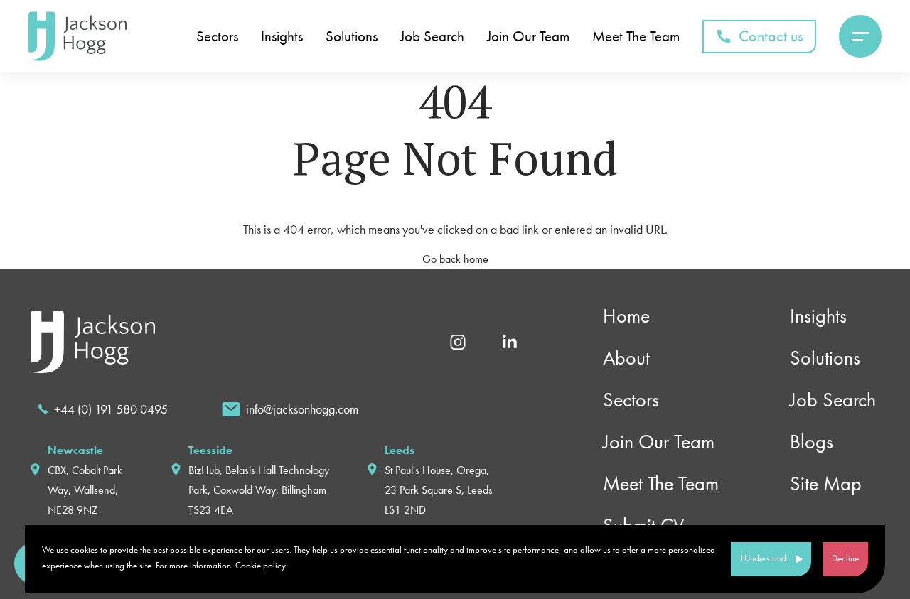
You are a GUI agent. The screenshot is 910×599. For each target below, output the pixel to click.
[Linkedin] (509, 341)
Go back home (455, 259)
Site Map (826, 483)
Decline (845, 558)
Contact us (771, 36)
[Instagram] (458, 341)
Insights (282, 36)
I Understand (763, 558)
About (626, 357)
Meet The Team (636, 36)
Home (626, 315)
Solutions (352, 36)
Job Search (432, 36)
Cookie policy (260, 565)
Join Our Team (528, 36)
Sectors (217, 36)
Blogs (811, 441)
